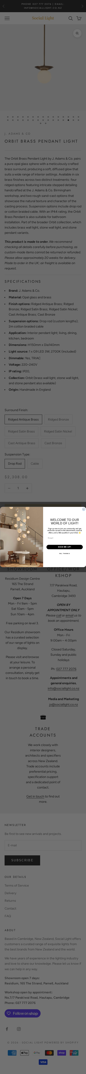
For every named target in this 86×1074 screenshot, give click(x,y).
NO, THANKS (64, 553)
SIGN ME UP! (64, 547)
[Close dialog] (83, 509)
